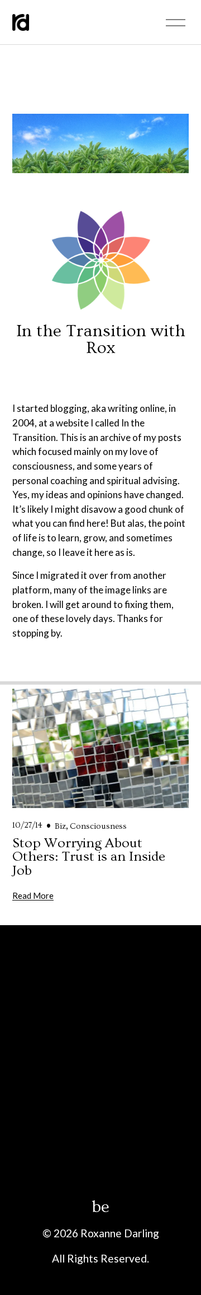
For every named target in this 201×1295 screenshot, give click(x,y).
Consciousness (98, 826)
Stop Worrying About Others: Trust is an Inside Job (88, 857)
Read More (33, 895)
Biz (60, 826)
